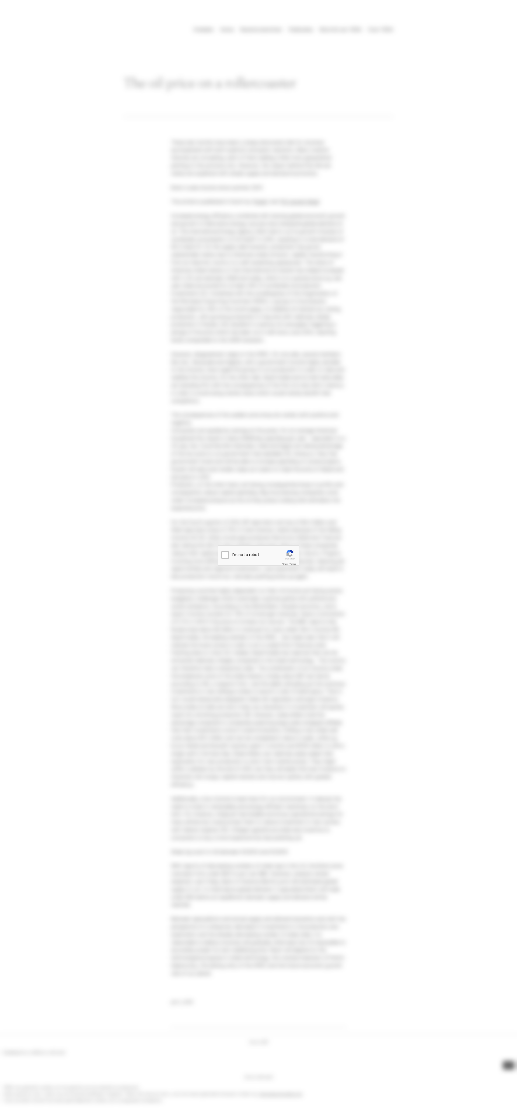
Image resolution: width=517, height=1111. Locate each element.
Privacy (284, 564)
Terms (292, 564)
